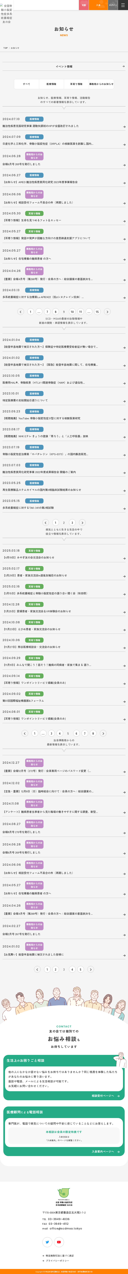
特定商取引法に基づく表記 (60, 1255)
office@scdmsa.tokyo (66, 1228)
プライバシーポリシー (57, 1260)
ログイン (113, 5)
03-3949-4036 (59, 1219)
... (39, 311)
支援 (84, 5)
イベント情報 (64, 66)
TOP (5, 47)
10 (72, 311)
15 (97, 311)
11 (80, 311)
